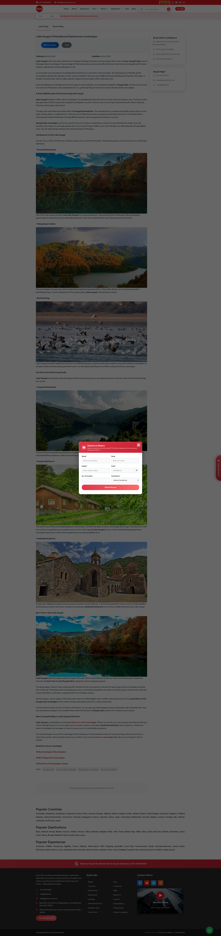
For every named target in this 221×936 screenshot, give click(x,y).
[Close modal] (138, 445)
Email (113, 456)
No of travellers (87, 476)
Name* (84, 456)
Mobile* (84, 466)
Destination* (115, 476)
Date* (113, 466)
